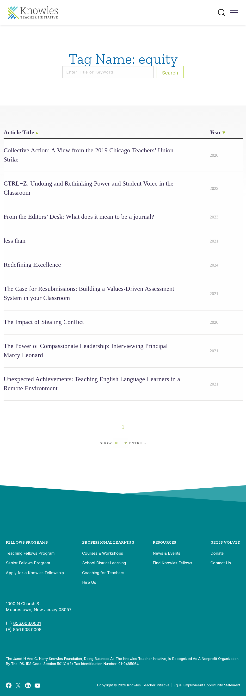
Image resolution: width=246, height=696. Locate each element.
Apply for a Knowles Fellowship (35, 572)
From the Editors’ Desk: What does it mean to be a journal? (79, 216)
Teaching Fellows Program (30, 553)
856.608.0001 (27, 623)
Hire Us (89, 582)
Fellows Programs (27, 542)
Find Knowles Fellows (172, 562)
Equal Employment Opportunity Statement (207, 685)
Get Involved (225, 542)
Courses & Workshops (102, 553)
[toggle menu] (234, 14)
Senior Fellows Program (28, 562)
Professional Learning (108, 542)
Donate (217, 553)
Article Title (19, 132)
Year (215, 132)
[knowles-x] (18, 685)
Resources (164, 542)
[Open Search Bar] (221, 12)
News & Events (166, 553)
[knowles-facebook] (9, 685)
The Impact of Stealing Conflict (44, 321)
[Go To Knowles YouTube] (37, 685)
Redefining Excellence (32, 264)
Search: (170, 73)
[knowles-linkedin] (28, 685)
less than (14, 240)
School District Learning (104, 562)
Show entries (123, 443)
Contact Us (220, 562)
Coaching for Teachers (103, 572)
